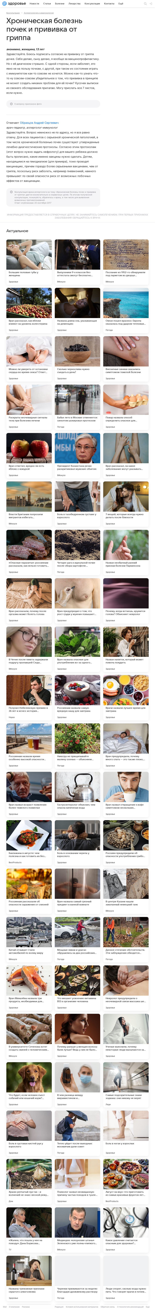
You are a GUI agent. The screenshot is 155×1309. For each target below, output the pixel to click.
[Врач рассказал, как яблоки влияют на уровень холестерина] (29, 310)
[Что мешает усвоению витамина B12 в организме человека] (77, 988)
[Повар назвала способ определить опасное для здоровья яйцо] (126, 407)
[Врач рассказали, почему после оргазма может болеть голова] (29, 601)
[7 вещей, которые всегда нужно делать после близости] (126, 504)
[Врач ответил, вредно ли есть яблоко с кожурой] (29, 455)
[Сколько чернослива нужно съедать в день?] (77, 359)
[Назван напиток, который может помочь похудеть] (126, 649)
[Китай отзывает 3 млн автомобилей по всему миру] (29, 939)
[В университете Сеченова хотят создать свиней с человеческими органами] (29, 1036)
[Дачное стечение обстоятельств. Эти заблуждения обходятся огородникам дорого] (126, 939)
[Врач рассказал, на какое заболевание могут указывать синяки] (126, 455)
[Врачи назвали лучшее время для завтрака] (126, 697)
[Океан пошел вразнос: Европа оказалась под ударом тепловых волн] (126, 310)
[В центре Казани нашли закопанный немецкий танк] (126, 891)
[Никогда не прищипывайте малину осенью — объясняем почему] (77, 746)
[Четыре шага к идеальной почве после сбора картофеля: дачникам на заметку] (77, 552)
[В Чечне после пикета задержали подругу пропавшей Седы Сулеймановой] (29, 649)
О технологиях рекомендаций (130, 1307)
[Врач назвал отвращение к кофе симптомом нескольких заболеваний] (126, 794)
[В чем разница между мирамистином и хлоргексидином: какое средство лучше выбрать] (77, 1085)
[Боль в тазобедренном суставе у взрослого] (77, 504)
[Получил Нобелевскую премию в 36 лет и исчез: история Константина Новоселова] (29, 697)
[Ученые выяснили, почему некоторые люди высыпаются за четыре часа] (126, 1036)
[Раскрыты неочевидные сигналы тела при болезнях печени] (29, 407)
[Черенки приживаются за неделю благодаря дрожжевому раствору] (77, 1278)
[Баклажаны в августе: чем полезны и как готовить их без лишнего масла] (29, 843)
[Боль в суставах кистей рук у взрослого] (29, 1133)
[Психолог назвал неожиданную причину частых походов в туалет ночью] (77, 1181)
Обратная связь (108, 1307)
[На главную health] (16, 3)
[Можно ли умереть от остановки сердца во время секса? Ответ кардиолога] (29, 359)
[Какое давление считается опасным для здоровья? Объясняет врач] (126, 1230)
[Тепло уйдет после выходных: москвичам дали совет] (77, 1133)
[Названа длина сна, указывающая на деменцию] (77, 310)
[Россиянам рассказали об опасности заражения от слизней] (29, 891)
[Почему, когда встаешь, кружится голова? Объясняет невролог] (126, 601)
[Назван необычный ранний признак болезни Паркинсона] (126, 552)
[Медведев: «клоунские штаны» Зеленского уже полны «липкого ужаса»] (77, 1230)
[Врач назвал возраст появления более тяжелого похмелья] (29, 794)
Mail (5, 1307)
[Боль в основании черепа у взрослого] (77, 843)
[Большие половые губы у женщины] (29, 262)
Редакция (59, 1307)
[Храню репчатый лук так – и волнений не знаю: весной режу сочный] (29, 1181)
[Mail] (4, 3)
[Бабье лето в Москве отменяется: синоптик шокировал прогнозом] (77, 407)
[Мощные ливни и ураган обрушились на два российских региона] (77, 939)
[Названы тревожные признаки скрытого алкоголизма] (29, 1278)
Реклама (26, 1307)
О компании (14, 1307)
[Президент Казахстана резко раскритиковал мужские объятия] (77, 455)
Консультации (13, 13)
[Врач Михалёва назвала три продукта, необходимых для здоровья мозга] (29, 988)
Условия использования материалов (82, 1307)
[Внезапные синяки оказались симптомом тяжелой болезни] (126, 359)
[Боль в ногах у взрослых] (126, 1133)
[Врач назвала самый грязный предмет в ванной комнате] (77, 891)
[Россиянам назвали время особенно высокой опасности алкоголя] (29, 746)
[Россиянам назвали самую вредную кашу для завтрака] (77, 697)
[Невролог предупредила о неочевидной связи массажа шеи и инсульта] (126, 988)
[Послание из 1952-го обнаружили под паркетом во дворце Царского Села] (126, 262)
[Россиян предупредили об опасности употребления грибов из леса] (126, 843)
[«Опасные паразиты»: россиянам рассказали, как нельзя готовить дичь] (29, 552)
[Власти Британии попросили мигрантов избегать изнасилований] (29, 504)
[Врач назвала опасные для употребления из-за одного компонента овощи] (77, 649)
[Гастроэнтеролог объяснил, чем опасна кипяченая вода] (77, 794)
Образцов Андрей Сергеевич (39, 122)
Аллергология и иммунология (39, 13)
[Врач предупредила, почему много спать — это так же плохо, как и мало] (126, 746)
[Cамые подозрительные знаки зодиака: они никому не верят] (126, 1085)
